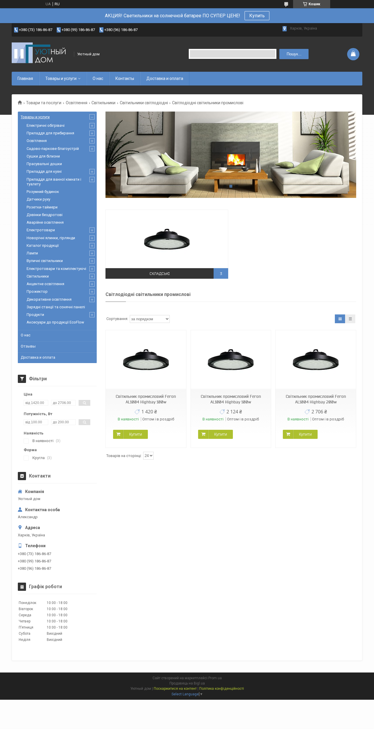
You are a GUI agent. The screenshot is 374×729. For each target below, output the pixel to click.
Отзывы (28, 346)
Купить (257, 15)
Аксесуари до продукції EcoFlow (55, 322)
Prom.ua (215, 678)
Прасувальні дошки (44, 164)
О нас (98, 78)
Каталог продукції (43, 245)
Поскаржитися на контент (175, 689)
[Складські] (166, 239)
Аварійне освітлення (45, 222)
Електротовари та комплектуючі (56, 268)
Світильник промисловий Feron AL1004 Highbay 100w (146, 399)
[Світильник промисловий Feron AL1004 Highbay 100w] (146, 359)
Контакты (124, 78)
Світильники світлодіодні (144, 102)
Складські (160, 273)
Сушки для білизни (43, 156)
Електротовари (41, 230)
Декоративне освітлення (49, 299)
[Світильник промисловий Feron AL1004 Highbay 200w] (316, 359)
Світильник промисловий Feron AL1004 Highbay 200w (316, 399)
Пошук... (294, 54)
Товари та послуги (43, 102)
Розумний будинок (43, 191)
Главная (25, 78)
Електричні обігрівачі (46, 125)
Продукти (35, 314)
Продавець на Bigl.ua (187, 683)
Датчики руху (38, 199)
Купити (135, 434)
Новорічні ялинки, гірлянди (51, 238)
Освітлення (76, 102)
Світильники (103, 102)
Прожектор (37, 291)
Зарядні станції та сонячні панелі (56, 307)
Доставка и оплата (164, 78)
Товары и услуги (61, 78)
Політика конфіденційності (221, 689)
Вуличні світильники (45, 261)
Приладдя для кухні (44, 171)
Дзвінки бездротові (45, 215)
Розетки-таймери (42, 207)
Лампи (32, 253)
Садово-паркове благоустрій (53, 148)
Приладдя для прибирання (50, 133)
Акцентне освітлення (45, 284)
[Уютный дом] (41, 54)
